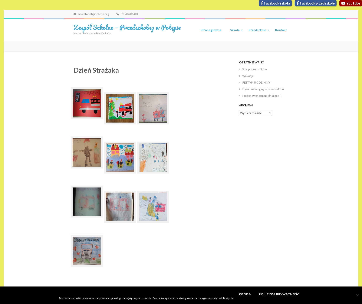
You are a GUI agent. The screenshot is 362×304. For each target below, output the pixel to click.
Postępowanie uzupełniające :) (261, 95)
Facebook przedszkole (317, 3)
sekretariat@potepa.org (93, 14)
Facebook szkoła (277, 3)
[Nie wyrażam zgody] (357, 295)
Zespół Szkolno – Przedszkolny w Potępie (127, 27)
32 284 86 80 (129, 14)
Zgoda (245, 294)
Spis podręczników (254, 69)
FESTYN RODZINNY (256, 82)
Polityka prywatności (279, 294)
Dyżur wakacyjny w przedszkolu (263, 89)
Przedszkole (257, 30)
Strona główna (211, 30)
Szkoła (235, 30)
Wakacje (248, 76)
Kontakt (281, 30)
